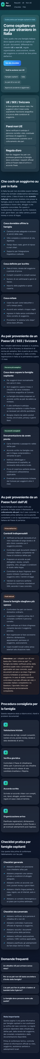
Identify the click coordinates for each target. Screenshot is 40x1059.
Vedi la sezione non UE (15, 70)
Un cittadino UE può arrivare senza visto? (17, 967)
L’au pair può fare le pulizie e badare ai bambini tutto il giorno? (19, 989)
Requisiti (17, 3)
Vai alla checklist (12, 63)
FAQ (24, 7)
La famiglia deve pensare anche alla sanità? (18, 999)
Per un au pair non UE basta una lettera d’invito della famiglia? (19, 978)
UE (23, 3)
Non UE (29, 3)
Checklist (17, 7)
